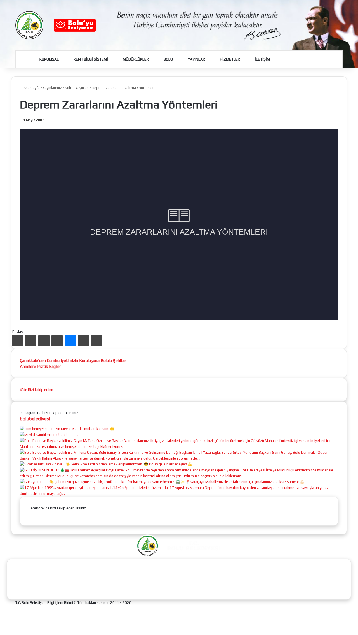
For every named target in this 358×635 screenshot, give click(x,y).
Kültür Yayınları (77, 88)
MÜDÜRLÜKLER (135, 59)
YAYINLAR (196, 59)
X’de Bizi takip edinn (36, 390)
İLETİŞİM (262, 59)
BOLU (168, 59)
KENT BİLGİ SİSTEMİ (90, 59)
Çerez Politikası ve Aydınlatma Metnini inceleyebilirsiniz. (192, 627)
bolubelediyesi (35, 418)
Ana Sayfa (31, 88)
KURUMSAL (49, 59)
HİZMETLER (229, 59)
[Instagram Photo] (49, 435)
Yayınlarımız (52, 88)
